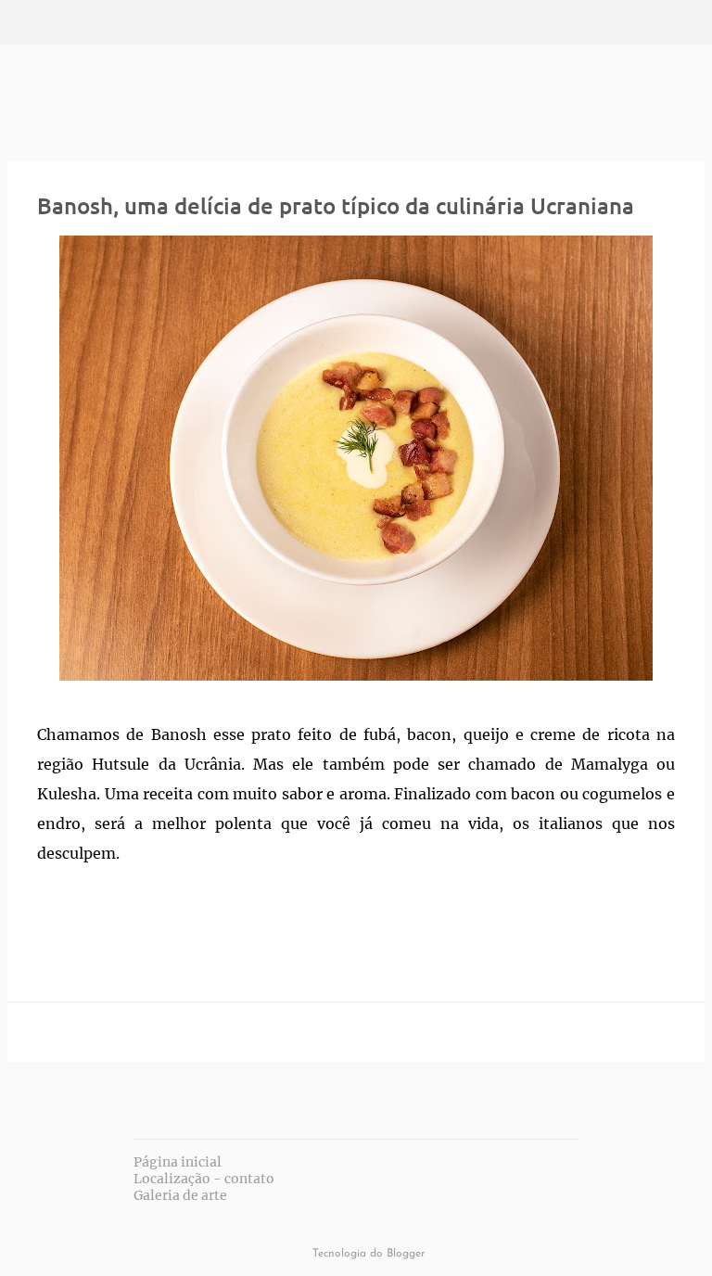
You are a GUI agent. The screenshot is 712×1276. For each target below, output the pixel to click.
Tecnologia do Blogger (367, 1253)
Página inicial (178, 1162)
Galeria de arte (180, 1195)
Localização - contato (204, 1178)
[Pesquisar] (78, 22)
